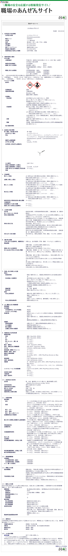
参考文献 (6, 535)
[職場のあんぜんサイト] (29, 5)
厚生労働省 (5, 2)
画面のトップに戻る (61, 546)
